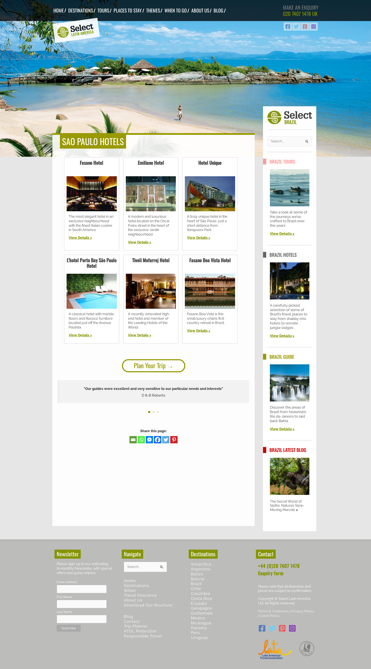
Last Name (64, 612)
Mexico (198, 618)
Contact (132, 621)
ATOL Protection (140, 631)
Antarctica (201, 564)
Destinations (136, 585)
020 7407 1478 (297, 13)
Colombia (200, 593)
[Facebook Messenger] (149, 439)
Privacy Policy (303, 611)
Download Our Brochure (148, 605)
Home (130, 580)
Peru (195, 632)
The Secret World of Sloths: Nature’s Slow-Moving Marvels (287, 505)
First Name (64, 597)
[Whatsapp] (141, 439)
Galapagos (201, 608)
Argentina (200, 569)
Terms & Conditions (273, 611)
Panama (199, 628)
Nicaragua (201, 623)
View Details (281, 233)
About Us (133, 600)
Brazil (196, 583)
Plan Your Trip (150, 365)
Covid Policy (270, 615)
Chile (196, 588)
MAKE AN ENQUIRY (301, 7)
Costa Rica (201, 598)
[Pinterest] (305, 26)
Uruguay (199, 637)
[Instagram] (313, 26)
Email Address (67, 582)
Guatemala (202, 613)
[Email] (133, 439)
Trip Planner (136, 626)
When (130, 590)
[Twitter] (296, 26)
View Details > (80, 238)
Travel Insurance (140, 595)
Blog (128, 616)
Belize (197, 574)
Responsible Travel (143, 636)
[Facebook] (288, 26)
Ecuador (199, 603)
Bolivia (197, 579)
